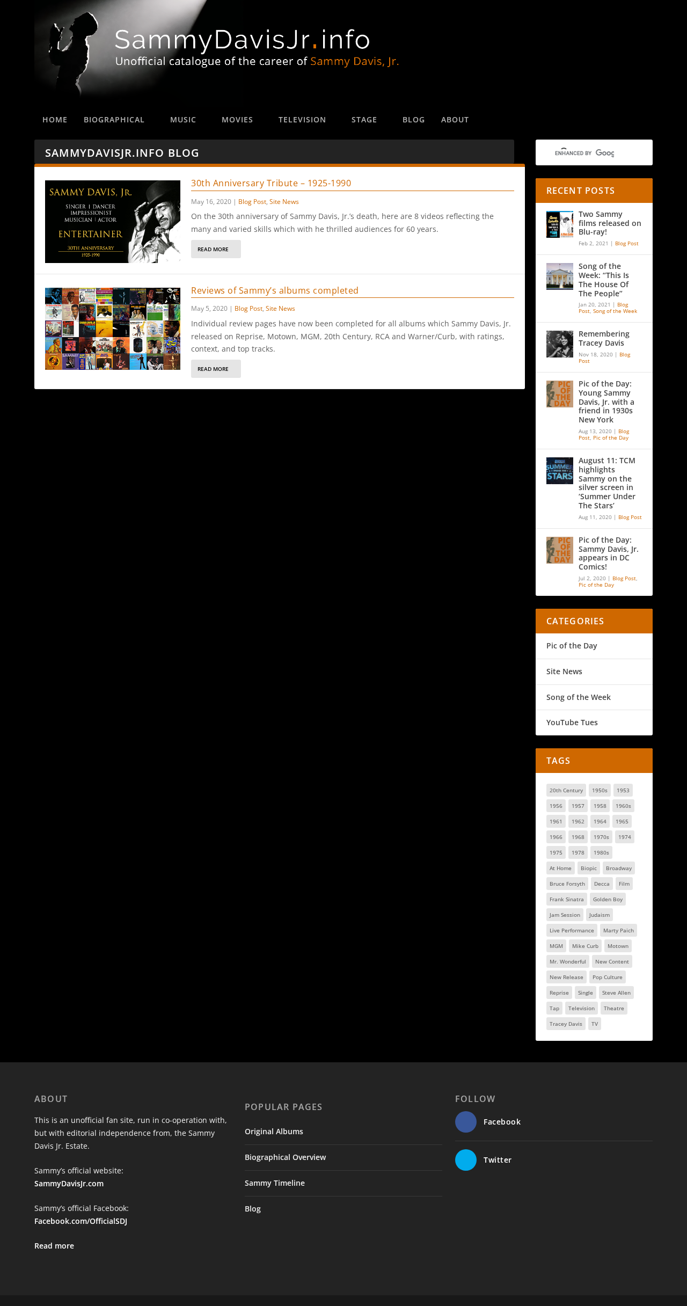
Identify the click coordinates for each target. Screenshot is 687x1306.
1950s (600, 790)
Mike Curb (585, 946)
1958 (600, 805)
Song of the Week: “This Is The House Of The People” (604, 280)
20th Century (566, 790)
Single (585, 992)
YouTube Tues (572, 722)
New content (612, 961)
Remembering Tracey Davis (604, 339)
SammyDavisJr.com (69, 1183)
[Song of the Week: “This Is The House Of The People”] (559, 276)
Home (55, 119)
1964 (600, 821)
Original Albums (274, 1131)
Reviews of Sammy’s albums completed (275, 290)
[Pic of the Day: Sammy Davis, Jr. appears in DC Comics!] (559, 550)
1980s (601, 852)
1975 (556, 852)
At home (561, 868)
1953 (623, 790)
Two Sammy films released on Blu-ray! (610, 223)
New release (566, 977)
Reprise (559, 992)
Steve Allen (616, 992)
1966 (556, 837)
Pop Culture (608, 977)
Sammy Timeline (275, 1183)
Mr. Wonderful (568, 961)
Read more (54, 1246)
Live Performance (572, 930)
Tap (554, 1008)
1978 (578, 852)
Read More (213, 249)
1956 (556, 805)
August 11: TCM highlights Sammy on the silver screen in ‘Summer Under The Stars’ (607, 483)
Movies (237, 119)
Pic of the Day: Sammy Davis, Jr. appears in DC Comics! (609, 554)
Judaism (599, 914)
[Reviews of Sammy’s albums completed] (112, 329)
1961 (556, 821)
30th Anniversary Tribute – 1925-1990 (271, 183)
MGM (556, 946)
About (455, 119)
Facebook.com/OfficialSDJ (80, 1221)
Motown (618, 946)
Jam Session (565, 914)
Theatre (614, 1008)
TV (594, 1023)
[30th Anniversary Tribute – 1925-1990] (112, 221)
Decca (602, 883)
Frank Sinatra (567, 899)
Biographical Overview (285, 1157)
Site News (284, 201)
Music (183, 119)
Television (302, 119)
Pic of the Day (610, 437)
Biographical (114, 119)
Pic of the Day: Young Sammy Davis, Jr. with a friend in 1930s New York (606, 402)
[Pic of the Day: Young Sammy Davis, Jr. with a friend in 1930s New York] (559, 394)
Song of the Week (615, 311)
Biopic (589, 868)
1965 (622, 821)
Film (624, 883)
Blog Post (252, 201)
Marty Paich (618, 930)
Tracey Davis (566, 1023)
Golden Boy (608, 899)
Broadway (619, 868)
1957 (578, 805)
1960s (623, 805)
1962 (578, 821)
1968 (578, 837)
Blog (414, 119)
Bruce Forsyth (567, 883)
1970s (601, 837)
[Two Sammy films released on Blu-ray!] (559, 224)
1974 (624, 837)
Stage (364, 119)
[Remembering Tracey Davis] (559, 344)
